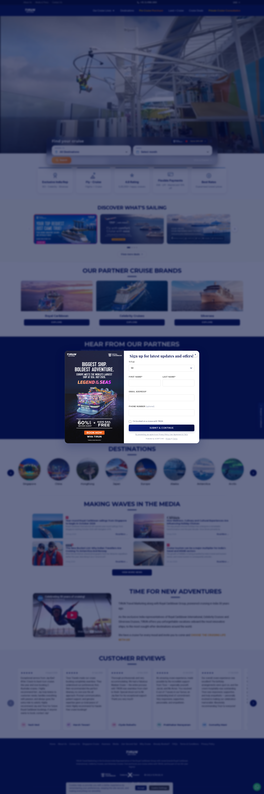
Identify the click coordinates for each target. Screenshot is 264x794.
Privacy (168, 439)
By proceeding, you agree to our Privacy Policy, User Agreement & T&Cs (161, 434)
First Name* (135, 377)
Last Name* (169, 377)
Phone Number (141, 406)
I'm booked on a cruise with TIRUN (148, 421)
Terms (175, 439)
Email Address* (138, 391)
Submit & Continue (161, 427)
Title (132, 362)
